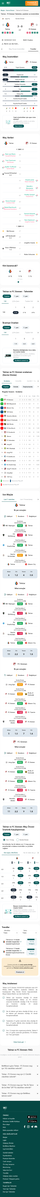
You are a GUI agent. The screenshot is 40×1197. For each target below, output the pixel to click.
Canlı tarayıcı (7, 1161)
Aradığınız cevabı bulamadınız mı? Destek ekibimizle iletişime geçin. (20, 1056)
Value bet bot (7, 1170)
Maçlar (3, 10)
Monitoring (6, 1167)
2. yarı (25, 296)
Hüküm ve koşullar (9, 1119)
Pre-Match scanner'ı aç (21, 360)
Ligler (4, 1140)
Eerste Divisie (10, 10)
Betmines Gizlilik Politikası (11, 1121)
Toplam (6, 296)
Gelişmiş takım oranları (10, 1176)
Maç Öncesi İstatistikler (17, 49)
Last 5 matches (9, 499)
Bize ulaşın (6, 1124)
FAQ (4, 1127)
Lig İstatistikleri (8, 1149)
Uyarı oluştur (18, 126)
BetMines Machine (9, 1146)
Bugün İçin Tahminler (10, 1186)
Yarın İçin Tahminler (9, 1189)
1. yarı (16, 296)
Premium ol (20, 972)
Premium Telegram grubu (11, 1179)
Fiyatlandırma (7, 1156)
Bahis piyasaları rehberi (10, 1130)
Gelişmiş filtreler (8, 1143)
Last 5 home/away (26, 499)
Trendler (33, 49)
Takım (25, 930)
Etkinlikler (7, 930)
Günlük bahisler (8, 1153)
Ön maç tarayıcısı (8, 1164)
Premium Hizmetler (9, 1158)
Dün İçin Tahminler (9, 1192)
